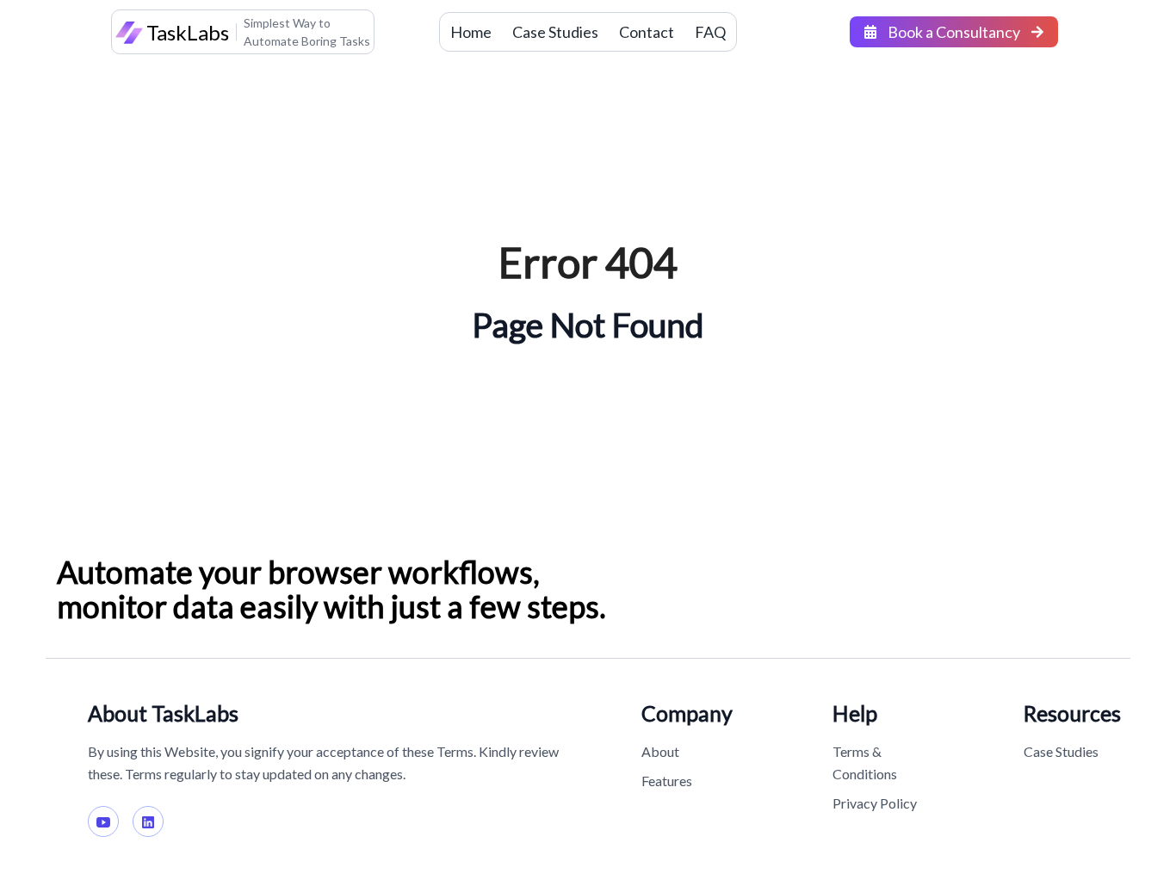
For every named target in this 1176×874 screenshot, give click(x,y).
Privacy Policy (874, 803)
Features (666, 780)
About (660, 751)
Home (471, 31)
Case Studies (555, 31)
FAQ (710, 31)
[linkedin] (148, 821)
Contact (646, 31)
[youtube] (103, 821)
